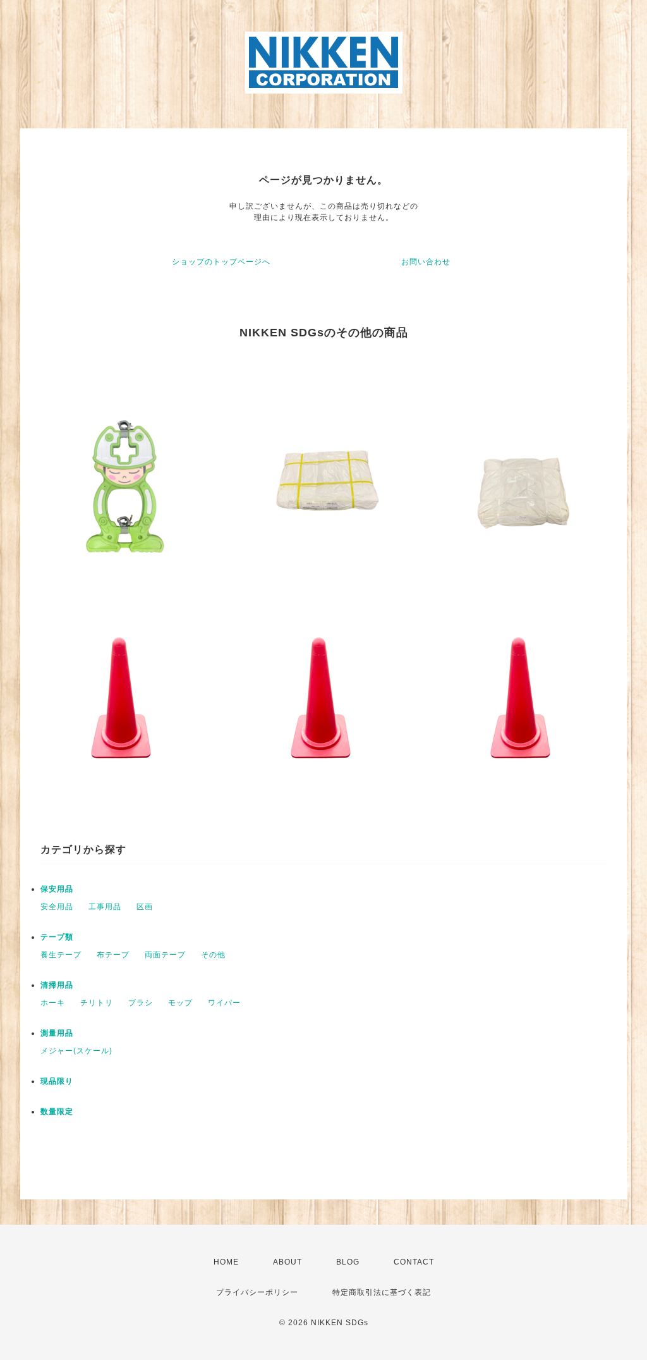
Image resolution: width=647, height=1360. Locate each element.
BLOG (348, 1262)
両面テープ (165, 954)
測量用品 (56, 1033)
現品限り (56, 1081)
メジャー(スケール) (76, 1050)
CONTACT (414, 1262)
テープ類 (56, 937)
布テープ (113, 954)
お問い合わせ (425, 261)
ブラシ (140, 1002)
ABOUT (287, 1262)
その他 (213, 954)
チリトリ (96, 1002)
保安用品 (56, 889)
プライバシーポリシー (257, 1292)
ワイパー (224, 1002)
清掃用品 (56, 985)
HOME (226, 1262)
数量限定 (56, 1111)
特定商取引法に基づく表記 (381, 1292)
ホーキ (52, 1002)
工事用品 (104, 906)
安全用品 (56, 906)
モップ (180, 1002)
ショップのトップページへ (221, 261)
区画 (144, 906)
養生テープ (61, 954)
